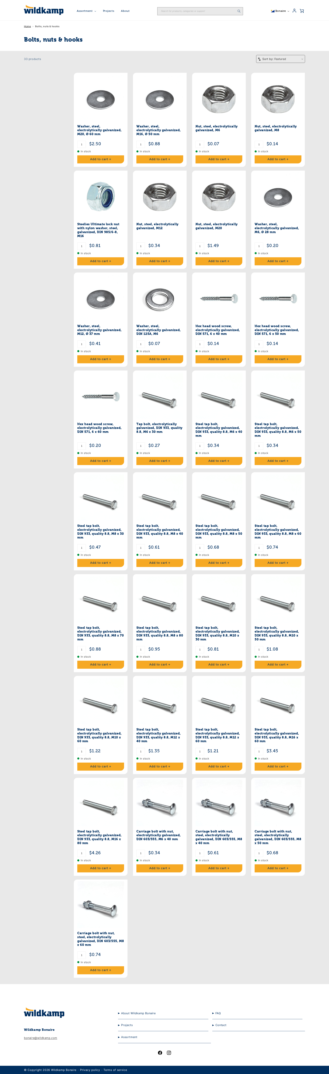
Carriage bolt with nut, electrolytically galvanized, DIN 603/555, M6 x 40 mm (158, 835)
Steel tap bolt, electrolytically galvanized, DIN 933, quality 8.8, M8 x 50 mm (219, 531)
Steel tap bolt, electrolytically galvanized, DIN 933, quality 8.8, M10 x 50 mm (277, 633)
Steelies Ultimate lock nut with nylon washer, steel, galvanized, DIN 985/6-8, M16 (98, 230)
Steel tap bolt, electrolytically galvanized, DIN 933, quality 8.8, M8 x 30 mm (100, 531)
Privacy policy (90, 1070)
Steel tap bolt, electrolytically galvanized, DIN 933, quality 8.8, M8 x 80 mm (159, 633)
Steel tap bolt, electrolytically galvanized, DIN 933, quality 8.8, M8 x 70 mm (100, 633)
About (125, 11)
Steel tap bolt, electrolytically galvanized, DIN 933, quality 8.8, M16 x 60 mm (277, 735)
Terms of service (115, 1070)
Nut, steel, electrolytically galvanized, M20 (217, 226)
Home (27, 26)
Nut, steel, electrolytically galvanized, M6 (217, 128)
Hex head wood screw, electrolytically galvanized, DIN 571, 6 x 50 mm (277, 330)
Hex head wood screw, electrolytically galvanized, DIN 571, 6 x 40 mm (218, 330)
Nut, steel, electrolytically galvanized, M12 (157, 226)
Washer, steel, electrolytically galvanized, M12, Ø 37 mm (99, 330)
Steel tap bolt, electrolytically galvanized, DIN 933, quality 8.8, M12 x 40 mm (158, 735)
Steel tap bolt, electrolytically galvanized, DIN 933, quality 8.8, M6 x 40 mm (219, 430)
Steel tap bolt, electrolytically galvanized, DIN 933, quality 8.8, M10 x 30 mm (218, 633)
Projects (108, 11)
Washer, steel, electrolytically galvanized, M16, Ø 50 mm (158, 130)
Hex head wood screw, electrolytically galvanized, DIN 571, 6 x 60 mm (99, 428)
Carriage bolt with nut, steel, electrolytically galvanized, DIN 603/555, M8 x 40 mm (219, 837)
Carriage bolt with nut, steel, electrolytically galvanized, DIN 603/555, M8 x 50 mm (278, 837)
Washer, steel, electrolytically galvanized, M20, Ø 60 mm (99, 130)
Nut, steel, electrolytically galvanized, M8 (276, 128)
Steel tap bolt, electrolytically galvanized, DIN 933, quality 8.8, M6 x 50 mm (278, 430)
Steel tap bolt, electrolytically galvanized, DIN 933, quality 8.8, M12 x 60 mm (218, 735)
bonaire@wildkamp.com (40, 1038)
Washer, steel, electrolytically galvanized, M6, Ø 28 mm (277, 228)
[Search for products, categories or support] (239, 11)
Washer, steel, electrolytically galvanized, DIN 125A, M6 (158, 330)
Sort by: (267, 59)
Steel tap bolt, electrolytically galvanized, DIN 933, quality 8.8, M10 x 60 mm (99, 735)
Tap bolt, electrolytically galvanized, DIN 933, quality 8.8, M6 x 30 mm (159, 428)
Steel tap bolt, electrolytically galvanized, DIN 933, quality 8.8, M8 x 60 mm (278, 531)
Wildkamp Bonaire (63, 1070)
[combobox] (200, 11)
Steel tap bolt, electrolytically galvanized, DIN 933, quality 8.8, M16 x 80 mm (99, 837)
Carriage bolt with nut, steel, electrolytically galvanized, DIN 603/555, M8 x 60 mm (100, 939)
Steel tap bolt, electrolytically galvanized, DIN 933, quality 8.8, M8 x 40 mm (159, 531)
